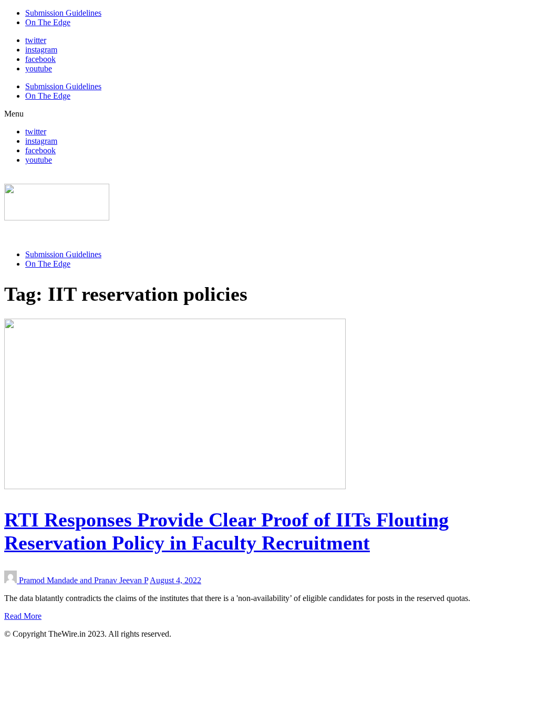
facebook (40, 59)
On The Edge (47, 22)
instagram (41, 49)
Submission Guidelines (63, 12)
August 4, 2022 (175, 580)
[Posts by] (11, 580)
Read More (23, 615)
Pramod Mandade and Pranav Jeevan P (83, 580)
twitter (35, 40)
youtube (38, 68)
